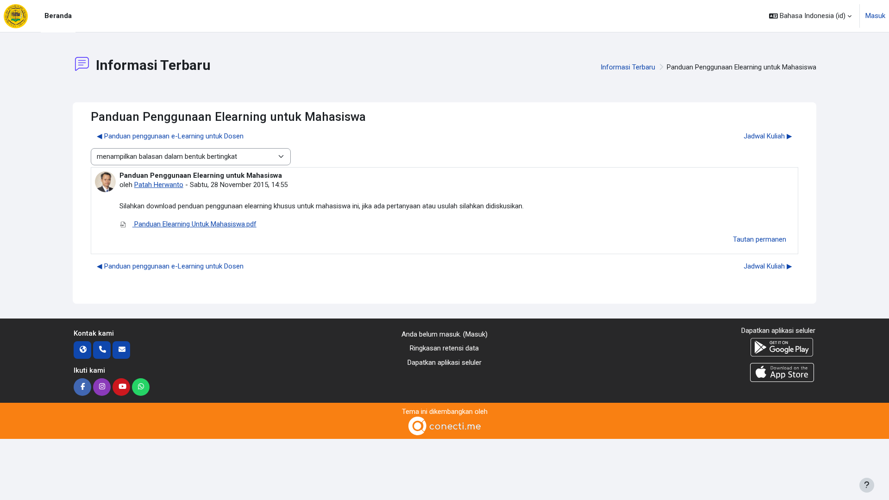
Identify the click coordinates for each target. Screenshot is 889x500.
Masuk (875, 16)
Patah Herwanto (158, 185)
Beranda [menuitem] (58, 16)
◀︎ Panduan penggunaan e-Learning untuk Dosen (170, 136)
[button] (810, 16)
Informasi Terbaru (628, 67)
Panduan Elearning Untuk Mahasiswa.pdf (194, 224)
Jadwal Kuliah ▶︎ (768, 136)
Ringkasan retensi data (444, 348)
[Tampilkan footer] (866, 485)
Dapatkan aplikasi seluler (444, 362)
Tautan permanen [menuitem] (759, 239)
